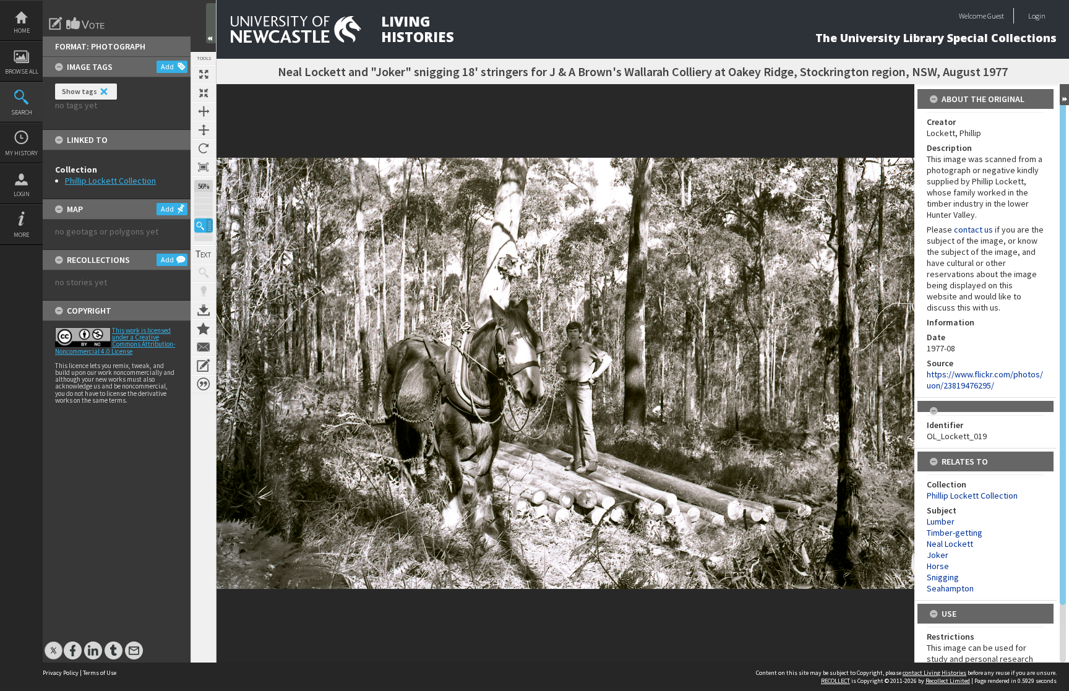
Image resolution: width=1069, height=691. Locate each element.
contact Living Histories (934, 673)
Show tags (79, 91)
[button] (203, 225)
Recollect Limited (947, 681)
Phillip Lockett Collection (110, 180)
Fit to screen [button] (203, 93)
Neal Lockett (950, 543)
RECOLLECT (835, 681)
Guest (995, 15)
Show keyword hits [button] (203, 273)
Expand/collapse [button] (1064, 94)
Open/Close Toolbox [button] (211, 23)
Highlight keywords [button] (203, 291)
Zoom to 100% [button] (203, 167)
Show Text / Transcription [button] (203, 254)
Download (203, 310)
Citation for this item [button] (203, 384)
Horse (938, 566)
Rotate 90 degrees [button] (203, 148)
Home (22, 31)
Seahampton (950, 588)
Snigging (943, 577)
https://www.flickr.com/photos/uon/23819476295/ (985, 380)
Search (21, 112)
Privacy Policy (61, 673)
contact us (973, 229)
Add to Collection (203, 328)
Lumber (941, 521)
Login (22, 194)
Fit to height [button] (203, 130)
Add (167, 66)
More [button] (21, 235)
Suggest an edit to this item (55, 23)
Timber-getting (954, 532)
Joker (937, 554)
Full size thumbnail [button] (203, 74)
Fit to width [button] (203, 111)
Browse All (21, 71)
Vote (86, 23)
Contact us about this (203, 347)
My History (21, 153)
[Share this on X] (53, 644)
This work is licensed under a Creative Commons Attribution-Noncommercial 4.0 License (115, 341)
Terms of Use (99, 673)
